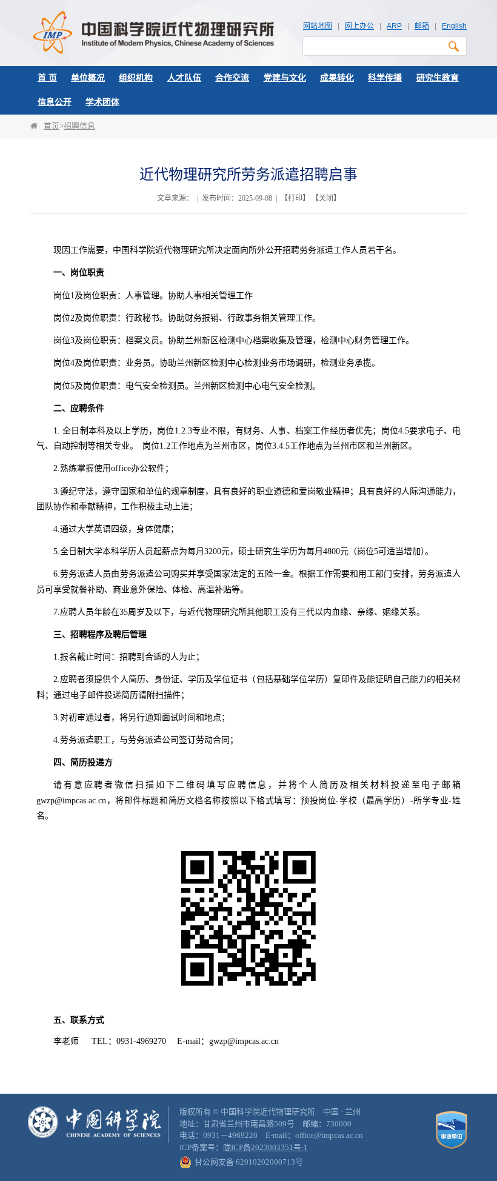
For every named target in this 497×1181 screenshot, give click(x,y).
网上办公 (359, 26)
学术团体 (102, 102)
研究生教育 (437, 77)
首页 (51, 125)
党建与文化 (285, 77)
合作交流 (232, 77)
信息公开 (55, 102)
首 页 (47, 77)
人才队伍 (184, 77)
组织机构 (136, 77)
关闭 (326, 198)
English (454, 26)
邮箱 (422, 26)
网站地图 (317, 26)
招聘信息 (79, 125)
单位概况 (88, 77)
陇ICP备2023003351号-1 (265, 1147)
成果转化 (337, 77)
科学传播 (385, 77)
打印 (295, 198)
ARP (394, 26)
